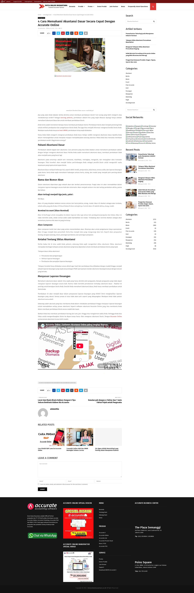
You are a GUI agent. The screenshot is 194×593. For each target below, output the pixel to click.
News (123, 6)
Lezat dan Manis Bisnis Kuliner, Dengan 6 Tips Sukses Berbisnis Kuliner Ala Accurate (57, 401)
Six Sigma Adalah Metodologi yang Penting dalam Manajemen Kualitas (107, 449)
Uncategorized (41, 18)
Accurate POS (103, 546)
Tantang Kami (37, 1)
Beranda (72, 6)
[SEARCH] (154, 21)
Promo (90, 6)
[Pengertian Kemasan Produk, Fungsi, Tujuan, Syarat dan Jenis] (131, 205)
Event (127, 82)
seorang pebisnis (67, 118)
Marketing (129, 97)
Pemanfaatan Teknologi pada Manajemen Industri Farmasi (146, 156)
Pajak (127, 100)
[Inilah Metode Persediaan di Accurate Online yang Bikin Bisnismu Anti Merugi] (131, 192)
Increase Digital (102, 590)
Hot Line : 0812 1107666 (49, 1)
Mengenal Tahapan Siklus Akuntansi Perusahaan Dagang (138, 48)
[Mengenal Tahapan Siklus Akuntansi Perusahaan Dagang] (131, 180)
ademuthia (42, 28)
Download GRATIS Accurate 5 (107, 570)
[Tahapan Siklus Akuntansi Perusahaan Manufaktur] (131, 169)
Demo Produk (102, 6)
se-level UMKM (62, 130)
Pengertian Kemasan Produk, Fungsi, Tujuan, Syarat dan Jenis (145, 204)
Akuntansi (129, 73)
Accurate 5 (102, 532)
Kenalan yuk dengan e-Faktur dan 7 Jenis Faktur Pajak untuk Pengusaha (105, 401)
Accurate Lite (103, 538)
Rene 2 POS (102, 543)
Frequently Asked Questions (138, 6)
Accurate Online (116, 316)
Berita (127, 76)
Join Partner (114, 6)
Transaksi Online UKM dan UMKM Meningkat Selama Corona (77, 449)
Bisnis (127, 79)
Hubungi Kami (28, 1)
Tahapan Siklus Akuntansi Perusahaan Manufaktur (146, 167)
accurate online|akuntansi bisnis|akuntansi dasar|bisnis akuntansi (57, 382)
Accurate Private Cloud (106, 541)
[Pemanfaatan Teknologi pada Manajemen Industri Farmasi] (131, 157)
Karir (127, 88)
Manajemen (129, 94)
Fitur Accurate (130, 85)
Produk (80, 6)
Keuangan (129, 91)
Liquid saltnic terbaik (115, 373)
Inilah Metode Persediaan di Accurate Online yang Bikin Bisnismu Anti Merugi (140, 54)
